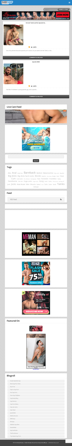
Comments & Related (36, 57)
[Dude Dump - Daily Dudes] (7, 2)
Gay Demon (13, 401)
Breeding (49, 176)
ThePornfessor (14, 433)
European (33, 179)
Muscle (33, 184)
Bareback (30, 172)
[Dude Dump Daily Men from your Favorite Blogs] (36, 15)
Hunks (50, 181)
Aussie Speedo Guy (15, 381)
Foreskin (44, 178)
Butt (58, 176)
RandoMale (13, 427)
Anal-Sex (20, 173)
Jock (8, 184)
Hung (41, 181)
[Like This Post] (29, 47)
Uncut (36, 187)
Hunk (46, 181)
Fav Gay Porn (13, 392)
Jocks (13, 184)
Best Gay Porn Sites (15, 384)
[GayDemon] (36, 331)
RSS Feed (13, 199)
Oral (42, 184)
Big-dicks (12, 175)
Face (38, 179)
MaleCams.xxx (14, 416)
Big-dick (62, 173)
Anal (14, 172)
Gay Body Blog (14, 398)
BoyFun (44, 176)
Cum (13, 178)
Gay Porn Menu (14, 404)
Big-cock (56, 173)
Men (27, 184)
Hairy (59, 179)
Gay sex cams (13, 407)
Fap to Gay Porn (14, 389)
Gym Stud (12, 410)
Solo (46, 184)
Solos (50, 184)
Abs (9, 173)
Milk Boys (12, 419)
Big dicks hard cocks (26, 176)
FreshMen (53, 179)
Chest (62, 176)
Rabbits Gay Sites (14, 424)
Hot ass (20, 181)
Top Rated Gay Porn (15, 436)
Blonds (38, 176)
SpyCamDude (13, 430)
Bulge (54, 176)
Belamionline (48, 173)
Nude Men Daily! (36, 369)
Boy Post (12, 386)
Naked (38, 184)
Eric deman (27, 179)
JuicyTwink (13, 413)
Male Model (21, 184)
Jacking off (61, 181)
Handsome (12, 181)
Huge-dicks (35, 181)
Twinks (61, 184)
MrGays (12, 421)
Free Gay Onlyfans (15, 395)
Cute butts (20, 179)
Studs (54, 184)
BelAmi (39, 173)
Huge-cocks (28, 181)
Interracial (55, 181)
